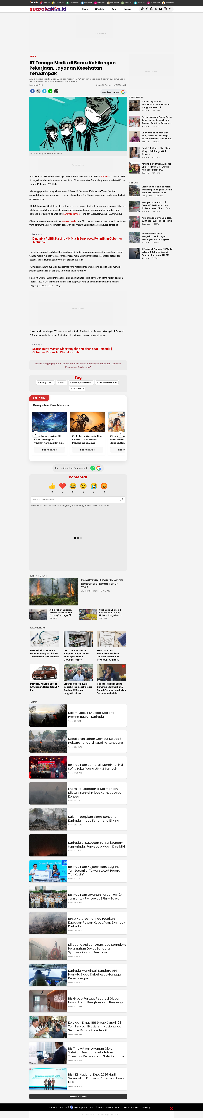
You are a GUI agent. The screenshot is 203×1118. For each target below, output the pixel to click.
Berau (104, 176)
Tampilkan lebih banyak (78, 1096)
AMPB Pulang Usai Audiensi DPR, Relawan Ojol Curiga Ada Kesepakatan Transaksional (156, 166)
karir (92, 1107)
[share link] (56, 92)
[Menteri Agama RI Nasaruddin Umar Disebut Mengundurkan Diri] (134, 110)
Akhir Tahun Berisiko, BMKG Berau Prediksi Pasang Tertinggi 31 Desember (60, 613)
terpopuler (136, 97)
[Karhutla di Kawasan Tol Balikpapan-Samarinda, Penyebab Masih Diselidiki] (48, 855)
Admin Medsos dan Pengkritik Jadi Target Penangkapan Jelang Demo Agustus (157, 236)
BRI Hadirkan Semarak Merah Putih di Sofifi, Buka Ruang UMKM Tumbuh (95, 767)
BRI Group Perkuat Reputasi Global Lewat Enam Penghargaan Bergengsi (96, 1000)
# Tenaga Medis (45, 382)
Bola (114, 9)
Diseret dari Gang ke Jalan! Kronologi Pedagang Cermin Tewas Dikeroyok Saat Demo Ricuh (157, 189)
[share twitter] (38, 92)
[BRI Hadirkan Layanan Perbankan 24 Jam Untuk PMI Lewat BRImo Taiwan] (48, 907)
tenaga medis (69, 220)
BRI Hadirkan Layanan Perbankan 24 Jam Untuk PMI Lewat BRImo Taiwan (95, 896)
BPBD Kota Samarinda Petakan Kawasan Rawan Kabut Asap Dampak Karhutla (96, 922)
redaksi (53, 1107)
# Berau (61, 382)
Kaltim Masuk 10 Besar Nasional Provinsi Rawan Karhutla (91, 715)
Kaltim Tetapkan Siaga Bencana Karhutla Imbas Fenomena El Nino (93, 818)
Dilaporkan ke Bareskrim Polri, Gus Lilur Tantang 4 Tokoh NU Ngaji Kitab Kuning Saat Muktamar (157, 135)
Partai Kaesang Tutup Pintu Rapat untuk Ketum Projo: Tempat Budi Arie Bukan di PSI (157, 120)
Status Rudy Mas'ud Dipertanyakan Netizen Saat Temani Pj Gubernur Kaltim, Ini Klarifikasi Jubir (72, 350)
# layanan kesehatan (107, 382)
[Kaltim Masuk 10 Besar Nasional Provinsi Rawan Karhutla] (48, 725)
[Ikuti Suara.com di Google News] (98, 468)
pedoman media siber (109, 1107)
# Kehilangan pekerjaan (81, 382)
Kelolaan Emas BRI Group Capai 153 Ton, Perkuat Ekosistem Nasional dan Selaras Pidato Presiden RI (95, 1026)
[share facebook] (32, 92)
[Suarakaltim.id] (47, 10)
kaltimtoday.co (71, 213)
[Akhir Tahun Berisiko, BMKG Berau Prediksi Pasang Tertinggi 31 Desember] (39, 618)
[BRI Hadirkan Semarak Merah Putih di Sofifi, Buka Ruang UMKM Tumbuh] (48, 777)
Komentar (78, 477)
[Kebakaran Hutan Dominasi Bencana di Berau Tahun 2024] (53, 591)
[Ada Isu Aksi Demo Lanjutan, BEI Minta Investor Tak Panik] (134, 226)
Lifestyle (99, 9)
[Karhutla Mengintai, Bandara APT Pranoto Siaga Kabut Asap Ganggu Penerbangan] (48, 985)
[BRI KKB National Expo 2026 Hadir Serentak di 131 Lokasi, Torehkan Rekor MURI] (48, 1089)
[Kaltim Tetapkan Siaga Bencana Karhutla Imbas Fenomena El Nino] (48, 829)
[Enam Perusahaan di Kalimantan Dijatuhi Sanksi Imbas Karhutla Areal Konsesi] (48, 803)
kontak (63, 1107)
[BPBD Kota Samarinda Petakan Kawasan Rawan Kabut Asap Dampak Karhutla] (48, 933)
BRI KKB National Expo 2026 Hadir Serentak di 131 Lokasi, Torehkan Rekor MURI (96, 1078)
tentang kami (80, 1107)
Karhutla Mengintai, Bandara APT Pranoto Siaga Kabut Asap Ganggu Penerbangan (94, 974)
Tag (78, 377)
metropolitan (147, 196)
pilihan (133, 182)
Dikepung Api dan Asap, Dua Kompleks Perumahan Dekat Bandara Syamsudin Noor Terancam (97, 948)
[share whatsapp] (50, 92)
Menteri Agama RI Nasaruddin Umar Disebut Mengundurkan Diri (156, 104)
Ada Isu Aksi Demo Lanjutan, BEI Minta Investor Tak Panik (157, 219)
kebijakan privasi (131, 1107)
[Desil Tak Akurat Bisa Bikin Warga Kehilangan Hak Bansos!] (134, 156)
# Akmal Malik (77, 388)
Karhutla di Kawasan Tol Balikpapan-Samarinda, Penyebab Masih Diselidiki (96, 844)
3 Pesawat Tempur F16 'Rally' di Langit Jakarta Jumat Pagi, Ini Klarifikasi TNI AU (157, 252)
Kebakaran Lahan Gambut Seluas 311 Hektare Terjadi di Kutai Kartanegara (95, 741)
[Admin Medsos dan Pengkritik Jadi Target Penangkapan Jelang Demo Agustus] (134, 242)
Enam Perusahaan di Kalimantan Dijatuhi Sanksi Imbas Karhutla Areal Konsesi (95, 792)
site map (146, 1107)
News (85, 9)
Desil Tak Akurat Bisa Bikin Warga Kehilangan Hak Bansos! (156, 151)
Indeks (127, 9)
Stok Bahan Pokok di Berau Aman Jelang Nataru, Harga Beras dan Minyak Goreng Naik (112, 613)
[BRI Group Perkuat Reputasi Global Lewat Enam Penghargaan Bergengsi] (48, 1011)
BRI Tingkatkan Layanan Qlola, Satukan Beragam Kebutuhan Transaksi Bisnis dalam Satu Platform (96, 1052)
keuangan (146, 224)
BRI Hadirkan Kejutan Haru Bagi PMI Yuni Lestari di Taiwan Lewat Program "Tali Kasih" (95, 870)
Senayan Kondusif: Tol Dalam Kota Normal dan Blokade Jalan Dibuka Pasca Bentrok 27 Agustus (157, 205)
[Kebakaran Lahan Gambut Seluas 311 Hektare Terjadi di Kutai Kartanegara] (48, 751)
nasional (145, 111)
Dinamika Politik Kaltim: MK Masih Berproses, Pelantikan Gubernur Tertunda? (77, 240)
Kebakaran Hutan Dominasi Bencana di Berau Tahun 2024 (102, 583)
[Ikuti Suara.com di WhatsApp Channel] (92, 468)
